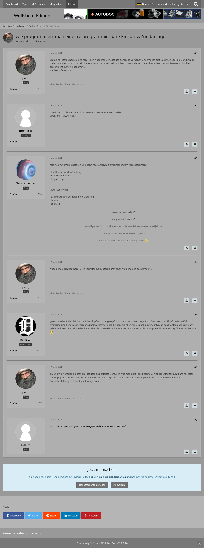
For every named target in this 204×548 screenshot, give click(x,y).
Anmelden (119, 484)
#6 (195, 367)
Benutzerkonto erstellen (92, 484)
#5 (195, 314)
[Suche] (196, 4)
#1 (195, 53)
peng (22, 41)
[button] (145, 4)
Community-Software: (102, 543)
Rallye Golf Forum (122, 219)
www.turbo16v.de (122, 212)
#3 (195, 158)
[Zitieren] (194, 91)
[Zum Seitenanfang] (199, 543)
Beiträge (13, 89)
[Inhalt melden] (186, 91)
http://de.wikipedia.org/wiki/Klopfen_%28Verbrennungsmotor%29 (86, 426)
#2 (195, 105)
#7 (195, 419)
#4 (195, 261)
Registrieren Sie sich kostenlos (107, 476)
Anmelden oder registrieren (173, 4)
